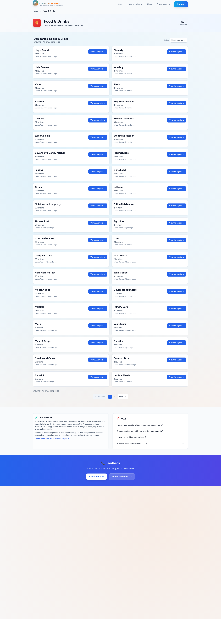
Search (121, 4)
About (149, 4)
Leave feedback (120, 476)
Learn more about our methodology (51, 439)
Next (121, 396)
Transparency (163, 4)
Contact (181, 4)
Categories (134, 4)
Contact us (95, 476)
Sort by (166, 40)
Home (35, 11)
